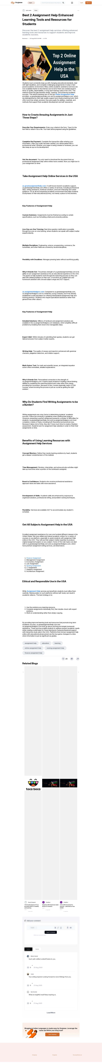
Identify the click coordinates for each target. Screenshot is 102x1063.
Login (81, 2)
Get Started (52, 1034)
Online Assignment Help (64, 94)
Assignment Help (33, 591)
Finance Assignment (33, 558)
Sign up (88, 2)
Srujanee (54, 1054)
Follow (35, 10)
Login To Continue (50, 932)
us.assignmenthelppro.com (33, 292)
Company (34, 1054)
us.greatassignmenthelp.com (34, 186)
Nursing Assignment (33, 566)
